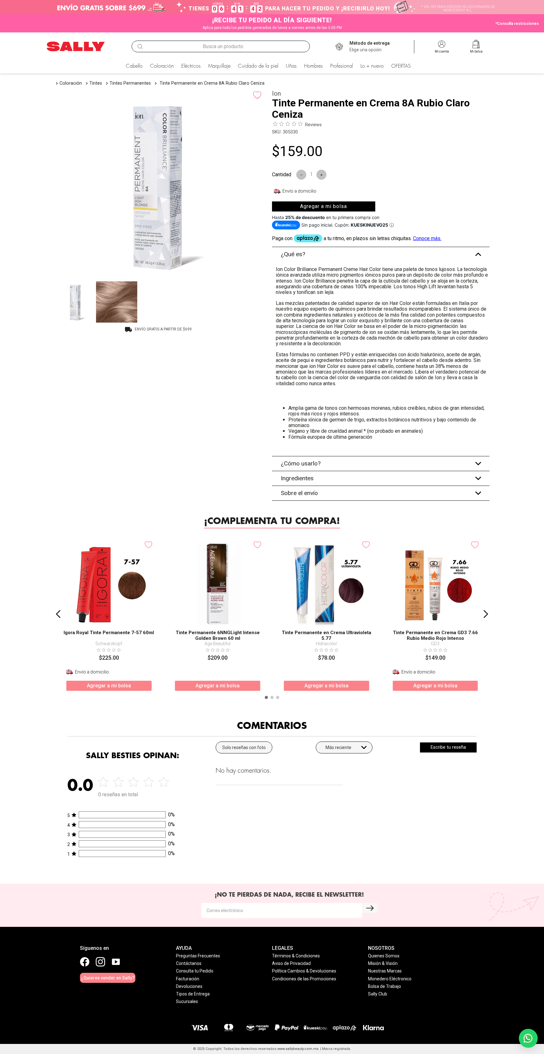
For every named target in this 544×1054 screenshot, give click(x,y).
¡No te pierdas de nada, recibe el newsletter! (289, 895)
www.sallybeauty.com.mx (297, 1049)
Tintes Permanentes (130, 83)
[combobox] (220, 46)
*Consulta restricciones (517, 23)
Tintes (95, 83)
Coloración (71, 83)
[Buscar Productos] (140, 46)
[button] (369, 47)
